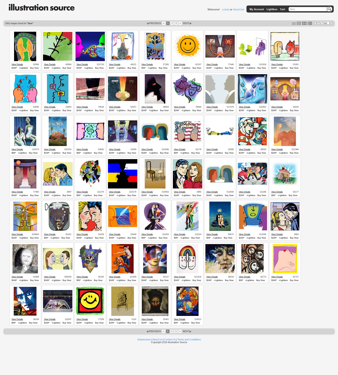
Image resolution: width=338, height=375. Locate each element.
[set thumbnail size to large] (304, 24)
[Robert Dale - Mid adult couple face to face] (90, 230)
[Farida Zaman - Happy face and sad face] (187, 103)
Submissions (144, 339)
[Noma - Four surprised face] (252, 273)
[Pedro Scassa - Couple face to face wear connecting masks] (57, 269)
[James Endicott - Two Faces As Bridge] (285, 100)
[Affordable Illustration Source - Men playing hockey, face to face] (252, 184)
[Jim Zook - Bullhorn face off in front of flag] (187, 142)
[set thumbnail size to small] (294, 24)
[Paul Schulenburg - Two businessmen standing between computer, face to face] (122, 142)
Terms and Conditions (189, 339)
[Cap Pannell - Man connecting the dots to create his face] (285, 145)
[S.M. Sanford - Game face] (90, 273)
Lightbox (272, 9)
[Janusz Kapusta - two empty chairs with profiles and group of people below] (155, 188)
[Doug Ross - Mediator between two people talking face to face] (252, 230)
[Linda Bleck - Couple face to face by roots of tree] (155, 60)
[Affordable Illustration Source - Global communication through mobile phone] (187, 315)
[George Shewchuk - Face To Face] (57, 60)
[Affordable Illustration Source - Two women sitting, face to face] (25, 145)
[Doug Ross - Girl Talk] (155, 141)
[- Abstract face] (220, 273)
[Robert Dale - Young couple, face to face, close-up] (187, 188)
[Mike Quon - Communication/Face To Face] (25, 103)
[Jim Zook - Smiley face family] (285, 187)
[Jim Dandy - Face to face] (90, 99)
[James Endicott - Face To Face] (220, 57)
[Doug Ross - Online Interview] (252, 55)
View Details (17, 64)
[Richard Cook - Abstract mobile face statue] (122, 315)
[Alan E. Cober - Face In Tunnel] (25, 273)
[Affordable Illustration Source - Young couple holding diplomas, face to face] (90, 188)
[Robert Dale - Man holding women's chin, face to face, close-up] (285, 230)
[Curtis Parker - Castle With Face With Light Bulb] (220, 230)
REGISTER (238, 9)
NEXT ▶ (186, 23)
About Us (157, 339)
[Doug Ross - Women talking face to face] (220, 183)
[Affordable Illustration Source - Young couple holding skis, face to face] (187, 230)
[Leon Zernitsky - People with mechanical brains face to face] (25, 230)
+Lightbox (23, 68)
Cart (282, 9)
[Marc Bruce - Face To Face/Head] (25, 60)
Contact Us (170, 339)
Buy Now (34, 68)
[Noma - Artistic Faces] (252, 145)
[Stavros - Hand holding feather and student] (122, 227)
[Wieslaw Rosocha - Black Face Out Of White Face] (155, 103)
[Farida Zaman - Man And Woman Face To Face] (123, 60)
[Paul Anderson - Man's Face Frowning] (155, 315)
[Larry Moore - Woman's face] (155, 273)
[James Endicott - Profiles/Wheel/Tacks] (25, 188)
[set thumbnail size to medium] (299, 24)
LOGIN (225, 9)
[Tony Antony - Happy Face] (90, 315)
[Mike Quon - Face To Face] (57, 103)
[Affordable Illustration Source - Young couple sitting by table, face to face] (155, 230)
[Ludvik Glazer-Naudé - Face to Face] (58, 145)
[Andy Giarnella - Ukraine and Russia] (122, 188)
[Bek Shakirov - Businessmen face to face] (220, 103)
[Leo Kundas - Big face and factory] (25, 315)
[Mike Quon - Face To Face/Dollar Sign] (90, 140)
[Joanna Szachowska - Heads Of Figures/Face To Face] (122, 100)
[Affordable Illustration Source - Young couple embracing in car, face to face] (57, 312)
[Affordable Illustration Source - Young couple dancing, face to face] (122, 273)
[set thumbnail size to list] (310, 24)
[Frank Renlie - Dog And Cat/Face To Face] (285, 60)
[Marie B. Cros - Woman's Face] (285, 273)
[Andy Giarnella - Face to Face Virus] (90, 60)
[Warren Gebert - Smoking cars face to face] (220, 136)
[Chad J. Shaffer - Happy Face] (187, 59)
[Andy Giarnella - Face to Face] (252, 103)
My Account (257, 9)
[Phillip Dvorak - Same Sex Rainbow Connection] (187, 273)
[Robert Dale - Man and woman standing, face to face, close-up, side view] (57, 185)
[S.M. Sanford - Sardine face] (57, 230)
